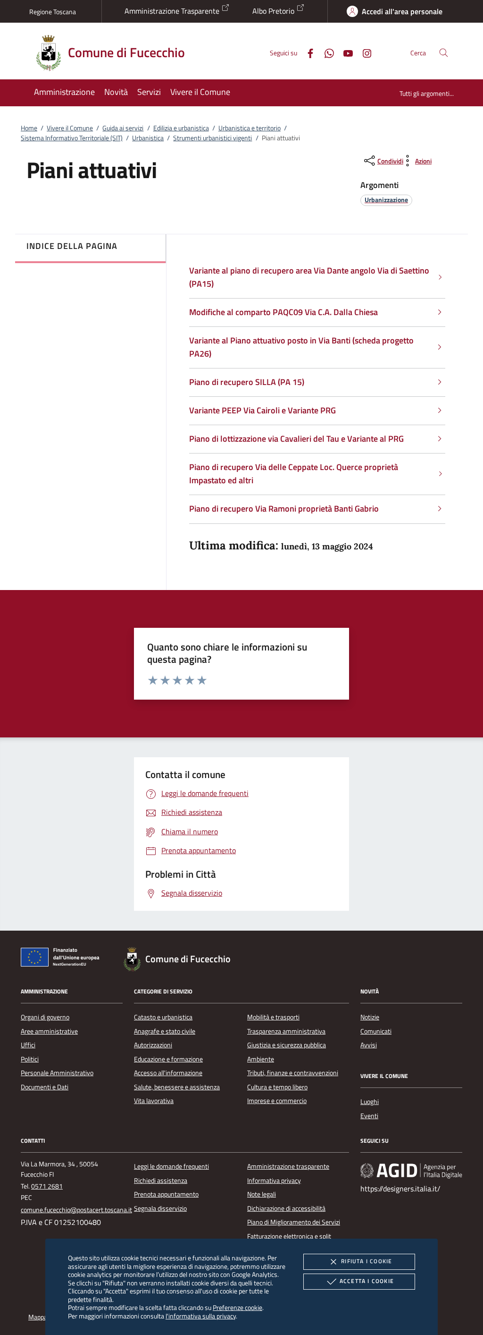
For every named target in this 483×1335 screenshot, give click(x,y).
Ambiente (260, 1059)
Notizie (369, 1017)
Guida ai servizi (122, 128)
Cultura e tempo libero (277, 1087)
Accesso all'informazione (168, 1073)
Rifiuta (366, 1261)
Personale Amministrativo (57, 1073)
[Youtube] (344, 52)
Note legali (261, 1194)
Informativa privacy (274, 1180)
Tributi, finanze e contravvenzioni (292, 1073)
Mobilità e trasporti (273, 1017)
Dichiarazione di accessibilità (286, 1208)
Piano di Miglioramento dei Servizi (293, 1222)
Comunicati (375, 1031)
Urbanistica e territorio (249, 128)
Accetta (367, 1280)
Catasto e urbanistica (163, 1017)
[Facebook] (306, 52)
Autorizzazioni (153, 1045)
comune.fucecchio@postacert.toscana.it (76, 1210)
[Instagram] (363, 52)
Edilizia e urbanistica (181, 128)
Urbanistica (148, 138)
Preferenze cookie (237, 1307)
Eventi (369, 1116)
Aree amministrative (49, 1031)
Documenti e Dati (44, 1087)
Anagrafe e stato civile (164, 1031)
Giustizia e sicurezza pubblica (286, 1045)
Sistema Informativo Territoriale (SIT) (72, 138)
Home (29, 128)
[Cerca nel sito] (443, 53)
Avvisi (368, 1045)
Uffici (28, 1045)
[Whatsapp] (325, 52)
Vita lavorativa (154, 1100)
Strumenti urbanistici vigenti (212, 138)
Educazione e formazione (168, 1059)
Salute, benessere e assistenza (177, 1087)
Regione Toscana (52, 12)
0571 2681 (47, 1186)
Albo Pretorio (274, 11)
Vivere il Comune (70, 128)
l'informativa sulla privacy (201, 1316)
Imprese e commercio (277, 1100)
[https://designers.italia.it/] (411, 1170)
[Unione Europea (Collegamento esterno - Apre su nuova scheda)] (63, 959)
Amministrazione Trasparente (173, 11)
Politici (30, 1059)
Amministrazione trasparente (288, 1166)
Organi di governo (45, 1017)
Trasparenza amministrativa (286, 1031)
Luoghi (369, 1101)
